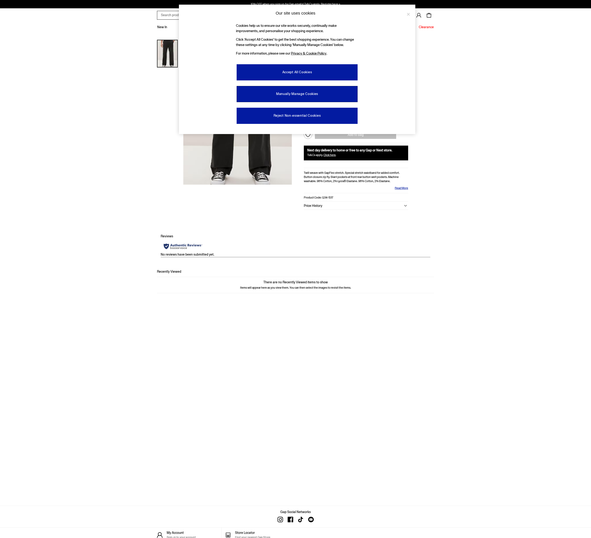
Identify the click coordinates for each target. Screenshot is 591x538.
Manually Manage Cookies (297, 94)
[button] (356, 206)
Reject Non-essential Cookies (297, 115)
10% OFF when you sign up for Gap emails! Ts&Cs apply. (295, 4)
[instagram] (280, 519)
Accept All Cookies (297, 72)
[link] (419, 15)
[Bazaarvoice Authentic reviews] (183, 246)
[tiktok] (301, 519)
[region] (297, 69)
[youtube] (311, 519)
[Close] (408, 14)
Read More (401, 188)
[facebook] (290, 519)
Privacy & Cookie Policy (308, 53)
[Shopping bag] (429, 15)
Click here (329, 155)
